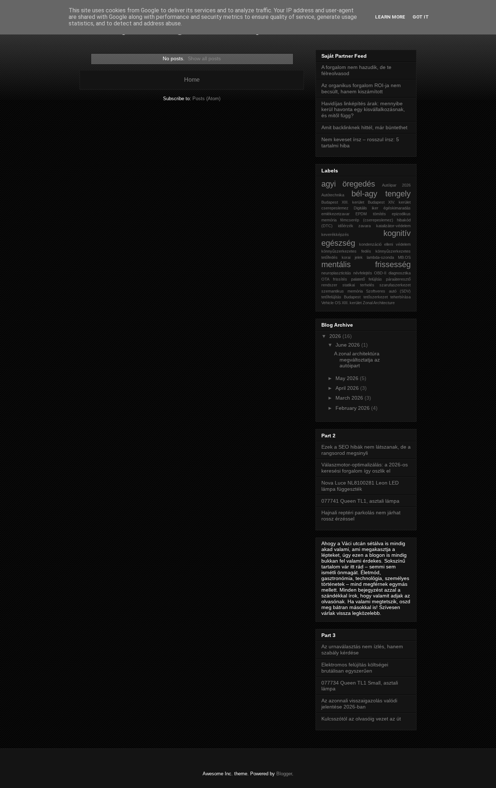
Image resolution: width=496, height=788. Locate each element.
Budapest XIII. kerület (342, 202)
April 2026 (348, 388)
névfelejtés (362, 273)
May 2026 (348, 378)
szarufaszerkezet (395, 285)
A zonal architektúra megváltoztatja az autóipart (357, 360)
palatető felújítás (366, 279)
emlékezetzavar (335, 214)
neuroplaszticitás (336, 273)
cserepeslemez (335, 208)
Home (192, 80)
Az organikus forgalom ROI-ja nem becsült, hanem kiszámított (361, 88)
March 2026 (350, 398)
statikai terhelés (358, 285)
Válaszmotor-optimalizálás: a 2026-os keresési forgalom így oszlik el (364, 468)
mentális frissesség (366, 264)
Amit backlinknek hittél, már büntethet (364, 127)
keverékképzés (335, 234)
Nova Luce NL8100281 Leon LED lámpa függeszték (360, 486)
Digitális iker (366, 208)
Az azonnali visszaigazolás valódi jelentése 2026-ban (359, 704)
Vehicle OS (331, 303)
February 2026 (353, 408)
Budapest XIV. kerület (389, 202)
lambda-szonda (380, 257)
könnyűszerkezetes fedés (346, 251)
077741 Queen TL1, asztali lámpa (360, 501)
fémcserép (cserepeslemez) (366, 220)
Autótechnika (332, 195)
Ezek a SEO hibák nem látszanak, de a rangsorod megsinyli (366, 450)
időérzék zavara (354, 226)
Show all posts (204, 58)
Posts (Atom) (206, 98)
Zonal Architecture (379, 303)
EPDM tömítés (370, 214)
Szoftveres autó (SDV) (388, 291)
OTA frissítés (334, 279)
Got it (420, 17)
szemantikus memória (342, 291)
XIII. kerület (352, 303)
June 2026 (348, 345)
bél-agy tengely (381, 193)
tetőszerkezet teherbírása (387, 297)
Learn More (390, 17)
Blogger (284, 773)
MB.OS (404, 257)
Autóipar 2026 (396, 185)
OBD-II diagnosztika (392, 273)
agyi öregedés (348, 183)
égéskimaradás (397, 208)
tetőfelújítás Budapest (341, 297)
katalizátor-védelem (393, 226)
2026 (335, 336)
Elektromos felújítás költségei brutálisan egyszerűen (354, 668)
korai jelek (352, 257)
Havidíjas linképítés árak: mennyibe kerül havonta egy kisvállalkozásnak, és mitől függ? (363, 110)
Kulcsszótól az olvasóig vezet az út (361, 719)
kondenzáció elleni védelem (385, 244)
